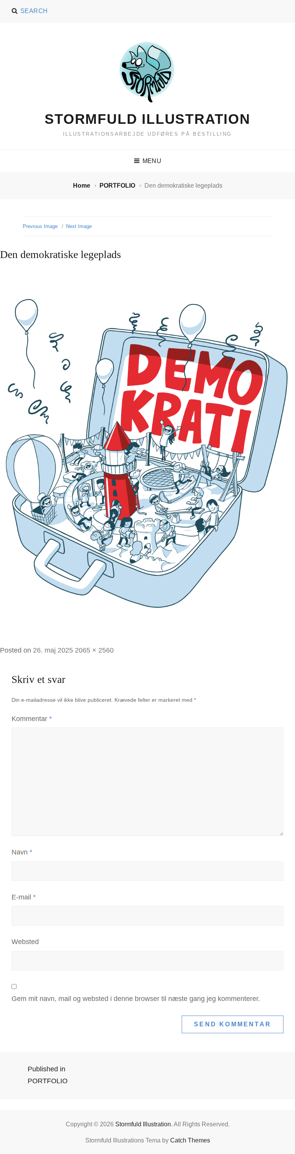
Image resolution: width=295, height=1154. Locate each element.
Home (82, 185)
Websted (25, 942)
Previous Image (40, 226)
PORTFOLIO (118, 185)
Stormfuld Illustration (147, 119)
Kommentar (32, 719)
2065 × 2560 (94, 650)
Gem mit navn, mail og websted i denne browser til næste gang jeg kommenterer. (136, 998)
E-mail (24, 897)
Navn (22, 852)
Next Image (79, 226)
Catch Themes (190, 1140)
